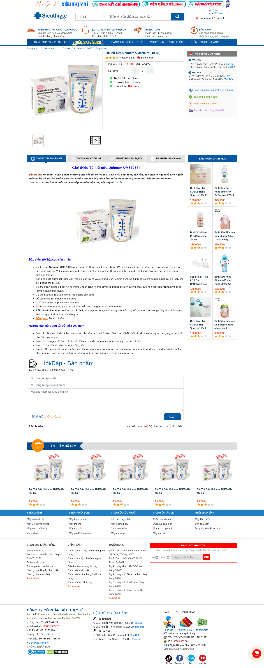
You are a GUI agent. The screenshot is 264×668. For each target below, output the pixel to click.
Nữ (154, 557)
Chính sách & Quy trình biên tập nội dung (86, 552)
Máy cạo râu (159, 533)
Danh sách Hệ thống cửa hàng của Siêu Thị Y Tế (45, 556)
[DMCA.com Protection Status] (57, 651)
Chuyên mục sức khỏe (167, 42)
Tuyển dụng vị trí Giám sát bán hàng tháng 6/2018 (128, 576)
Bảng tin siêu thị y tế (127, 42)
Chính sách (75, 544)
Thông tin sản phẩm (49, 158)
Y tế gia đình (34, 513)
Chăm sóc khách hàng (41, 544)
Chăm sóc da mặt (162, 519)
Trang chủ (32, 48)
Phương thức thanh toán (40, 566)
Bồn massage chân (121, 519)
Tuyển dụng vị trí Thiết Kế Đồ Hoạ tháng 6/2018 (126, 592)
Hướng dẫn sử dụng (128, 158)
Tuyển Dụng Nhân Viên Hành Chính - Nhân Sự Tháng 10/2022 (127, 552)
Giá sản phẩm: (116, 64)
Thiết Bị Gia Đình (204, 513)
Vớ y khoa (32, 533)
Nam (164, 557)
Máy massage (118, 533)
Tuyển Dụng (116, 544)
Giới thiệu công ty (38, 642)
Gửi (172, 416)
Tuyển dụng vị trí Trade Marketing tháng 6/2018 (126, 584)
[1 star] (107, 58)
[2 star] (110, 58)
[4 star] (117, 58)
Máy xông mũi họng (37, 528)
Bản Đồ (229, 64)
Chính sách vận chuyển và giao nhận (84, 560)
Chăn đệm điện (119, 528)
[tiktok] (168, 659)
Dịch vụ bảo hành (36, 562)
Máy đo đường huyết (38, 523)
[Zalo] (191, 659)
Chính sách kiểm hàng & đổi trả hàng (84, 576)
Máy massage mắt (162, 528)
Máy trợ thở (75, 523)
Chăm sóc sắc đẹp (164, 513)
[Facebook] (180, 659)
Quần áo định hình (162, 523)
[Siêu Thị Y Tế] (51, 16)
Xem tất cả (33, 578)
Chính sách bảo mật (78, 570)
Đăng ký (221, 18)
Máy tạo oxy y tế (78, 519)
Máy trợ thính (76, 528)
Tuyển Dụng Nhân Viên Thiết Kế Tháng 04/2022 (125, 560)
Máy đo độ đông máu (80, 533)
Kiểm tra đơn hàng (205, 42)
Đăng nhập (206, 18)
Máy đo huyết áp (35, 519)
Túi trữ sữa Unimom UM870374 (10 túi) (84, 48)
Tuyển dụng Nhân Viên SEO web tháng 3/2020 (126, 568)
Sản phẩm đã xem (62, 446)
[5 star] (120, 58)
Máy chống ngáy (119, 523)
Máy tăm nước (203, 519)
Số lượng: (113, 70)
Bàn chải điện (202, 523)
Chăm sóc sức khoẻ (123, 513)
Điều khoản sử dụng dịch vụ (82, 566)
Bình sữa (50, 48)
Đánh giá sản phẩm (168, 158)
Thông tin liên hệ (35, 550)
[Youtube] (202, 659)
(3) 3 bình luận (143, 57)
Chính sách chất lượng (80, 582)
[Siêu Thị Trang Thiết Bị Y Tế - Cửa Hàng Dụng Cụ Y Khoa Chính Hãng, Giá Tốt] (132, 3)
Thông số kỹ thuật (89, 158)
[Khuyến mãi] (88, 42)
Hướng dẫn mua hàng (38, 574)
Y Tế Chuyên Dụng (80, 513)
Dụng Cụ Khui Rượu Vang (208, 528)
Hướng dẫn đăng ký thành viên (43, 570)
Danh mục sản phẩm (47, 42)
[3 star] (113, 58)
